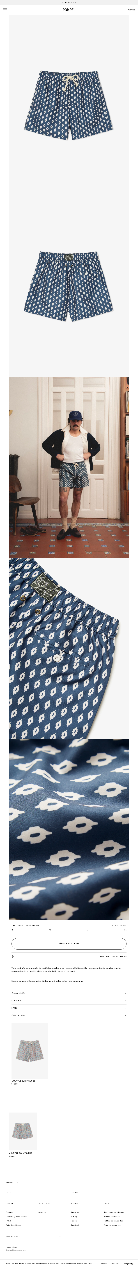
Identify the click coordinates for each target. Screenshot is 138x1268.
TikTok (74, 1221)
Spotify (74, 1217)
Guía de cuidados (13, 1225)
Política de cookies (112, 1217)
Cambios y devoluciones (16, 1217)
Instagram (75, 1212)
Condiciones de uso (112, 1225)
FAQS (8, 1221)
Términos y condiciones (114, 1212)
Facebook (75, 1225)
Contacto (9, 1212)
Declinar (114, 1264)
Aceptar (104, 1264)
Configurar (127, 1264)
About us (42, 1212)
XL (125, 930)
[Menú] (5, 10)
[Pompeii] (69, 9)
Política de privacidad (113, 1221)
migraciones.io (20, 1250)
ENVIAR (74, 1192)
